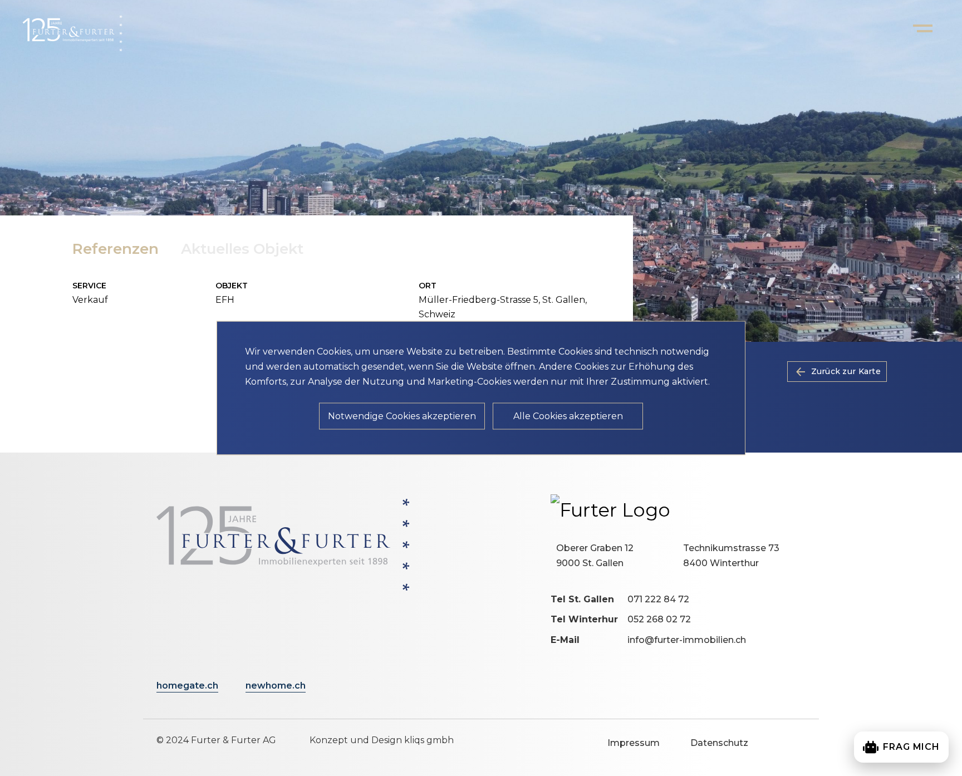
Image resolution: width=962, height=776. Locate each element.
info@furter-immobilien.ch (686, 640)
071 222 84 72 (658, 599)
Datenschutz (719, 743)
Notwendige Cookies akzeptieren (402, 416)
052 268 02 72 (659, 619)
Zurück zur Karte (846, 371)
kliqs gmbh (429, 740)
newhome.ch (276, 685)
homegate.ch (187, 685)
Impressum (633, 743)
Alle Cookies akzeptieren (568, 416)
